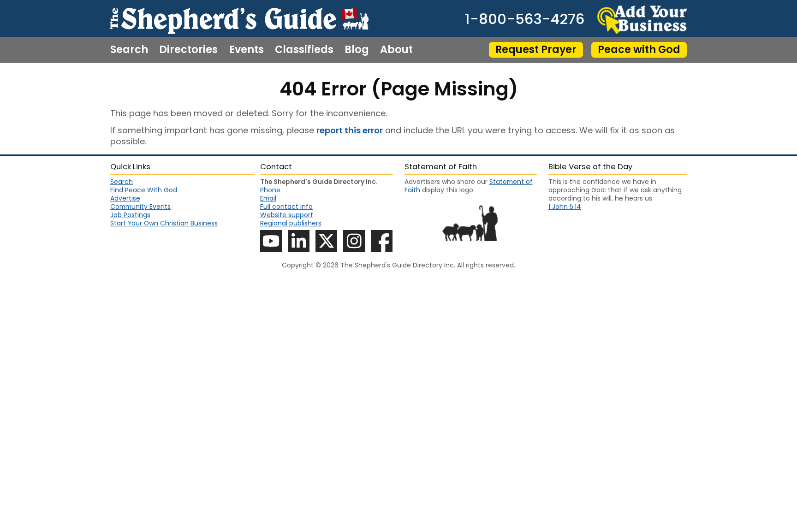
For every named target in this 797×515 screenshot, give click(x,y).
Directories (188, 50)
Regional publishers (290, 223)
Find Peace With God (143, 190)
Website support (286, 214)
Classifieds (304, 50)
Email (268, 198)
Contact (132, 76)
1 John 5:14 (564, 206)
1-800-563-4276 (524, 19)
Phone (270, 190)
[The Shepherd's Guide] (239, 18)
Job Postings (130, 214)
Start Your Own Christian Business (164, 223)
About (396, 50)
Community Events (140, 206)
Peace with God (639, 49)
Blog (357, 50)
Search (129, 50)
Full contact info (286, 206)
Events (246, 50)
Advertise (125, 198)
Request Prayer (536, 49)
